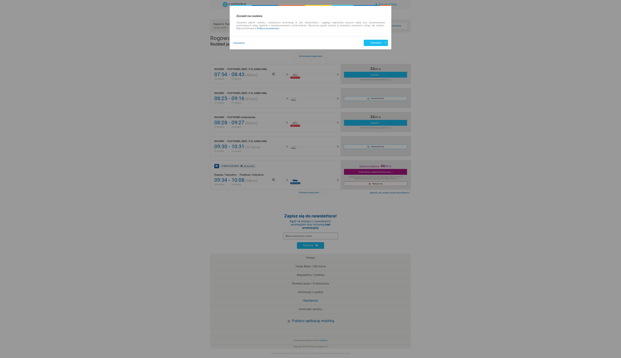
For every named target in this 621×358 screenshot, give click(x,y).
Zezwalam (375, 42)
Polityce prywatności (268, 28)
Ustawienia (239, 42)
